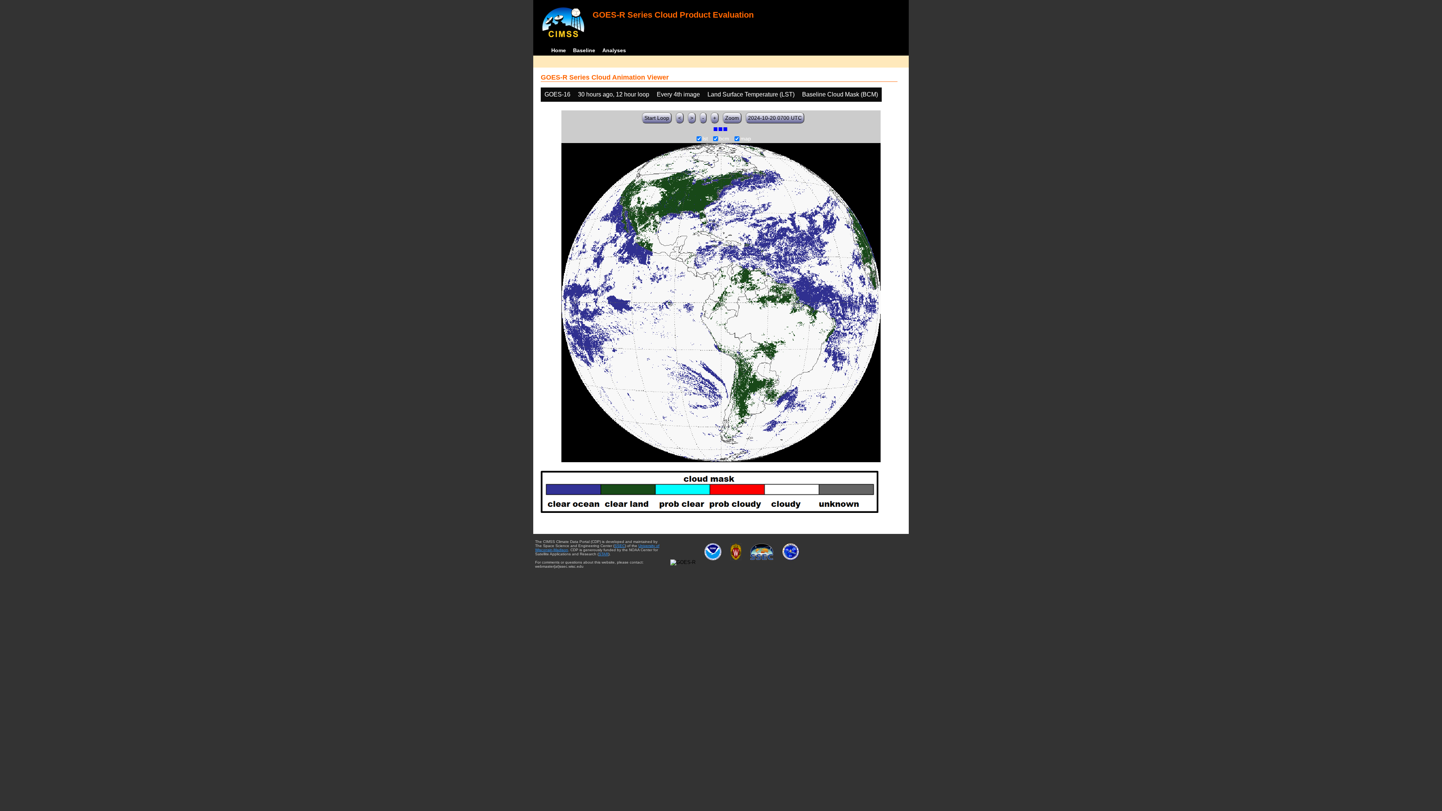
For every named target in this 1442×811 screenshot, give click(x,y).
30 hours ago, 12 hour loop (613, 94)
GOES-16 (557, 94)
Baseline (584, 50)
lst (705, 139)
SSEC (619, 546)
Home (558, 50)
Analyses (614, 50)
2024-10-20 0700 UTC (775, 118)
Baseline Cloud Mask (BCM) (840, 94)
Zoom (732, 118)
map (746, 139)
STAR (603, 554)
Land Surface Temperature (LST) (751, 94)
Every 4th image (678, 94)
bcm (724, 139)
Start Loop (656, 118)
